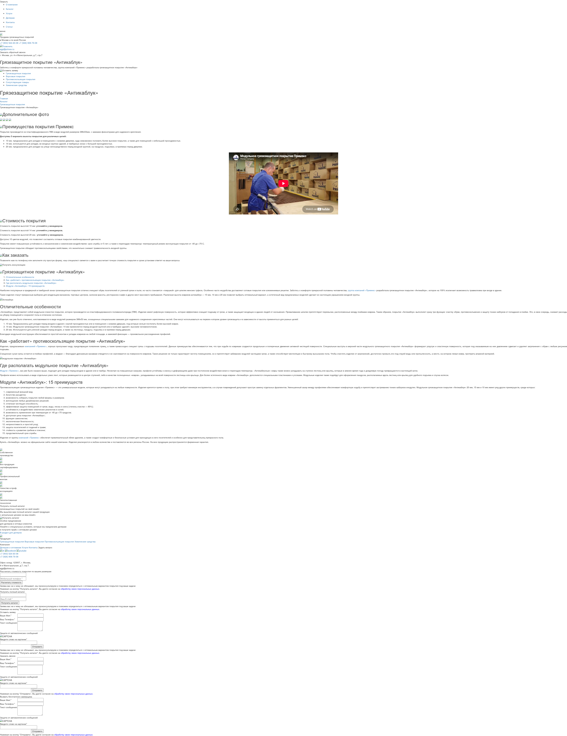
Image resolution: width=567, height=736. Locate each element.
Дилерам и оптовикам (10, 547)
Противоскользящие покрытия (20, 79)
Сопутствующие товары (17, 82)
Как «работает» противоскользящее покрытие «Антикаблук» (35, 279)
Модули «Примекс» (9, 370)
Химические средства (16, 85)
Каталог (9, 8)
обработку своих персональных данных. (80, 588)
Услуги (9, 13)
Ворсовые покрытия (15, 76)
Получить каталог (9, 602)
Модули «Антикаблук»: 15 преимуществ (25, 285)
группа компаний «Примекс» (362, 290)
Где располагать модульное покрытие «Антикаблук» (31, 282)
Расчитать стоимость (11, 582)
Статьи (9, 26)
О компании (12, 4)
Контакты (10, 22)
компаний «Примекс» (29, 437)
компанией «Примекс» (36, 346)
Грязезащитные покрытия (18, 73)
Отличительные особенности (20, 276)
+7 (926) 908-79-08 (28, 42)
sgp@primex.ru (7, 49)
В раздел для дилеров (11, 532)
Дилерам (10, 17)
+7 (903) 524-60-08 (9, 42)
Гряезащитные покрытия (12, 541)
